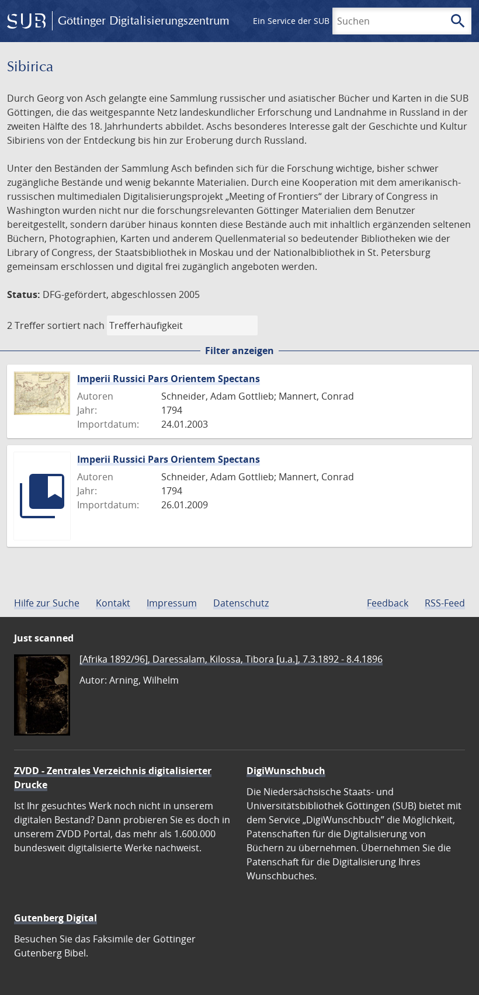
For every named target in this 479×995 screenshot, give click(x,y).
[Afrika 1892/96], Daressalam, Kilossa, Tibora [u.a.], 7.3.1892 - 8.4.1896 (231, 659)
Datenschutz (241, 603)
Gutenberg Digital (55, 917)
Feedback (387, 603)
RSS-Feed (445, 603)
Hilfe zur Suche (46, 603)
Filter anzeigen (239, 350)
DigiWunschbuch (286, 770)
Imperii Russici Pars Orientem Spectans (168, 378)
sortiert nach (76, 325)
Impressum (172, 603)
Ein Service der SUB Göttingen (311, 20)
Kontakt (113, 603)
